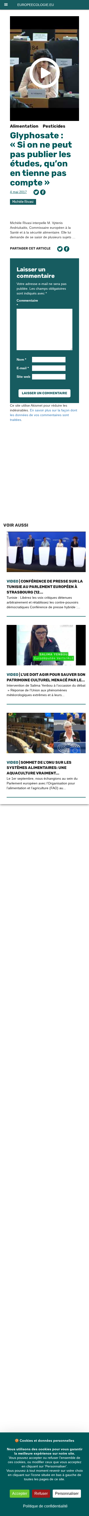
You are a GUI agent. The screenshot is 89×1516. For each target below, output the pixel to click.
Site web (23, 377)
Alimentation (24, 126)
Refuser (41, 1493)
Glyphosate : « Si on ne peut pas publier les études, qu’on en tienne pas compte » (41, 159)
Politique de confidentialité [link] (45, 1506)
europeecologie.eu (35, 5)
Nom (21, 359)
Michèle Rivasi (22, 202)
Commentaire (24, 303)
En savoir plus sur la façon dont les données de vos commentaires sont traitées (43, 415)
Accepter (19, 1493)
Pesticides (54, 126)
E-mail (23, 368)
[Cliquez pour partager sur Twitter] (36, 192)
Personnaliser (67, 1493)
